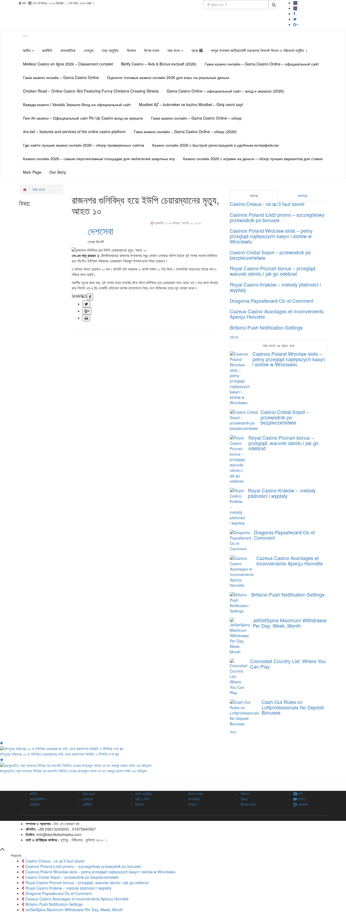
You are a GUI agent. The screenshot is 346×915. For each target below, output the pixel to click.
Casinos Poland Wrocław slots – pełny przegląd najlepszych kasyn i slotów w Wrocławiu (271, 236)
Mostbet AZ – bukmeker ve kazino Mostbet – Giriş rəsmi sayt (191, 104)
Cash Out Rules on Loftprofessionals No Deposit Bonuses (293, 707)
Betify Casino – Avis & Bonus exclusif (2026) (159, 64)
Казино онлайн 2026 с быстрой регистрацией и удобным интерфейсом (215, 145)
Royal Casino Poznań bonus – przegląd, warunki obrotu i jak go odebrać (273, 271)
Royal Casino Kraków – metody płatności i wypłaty (275, 287)
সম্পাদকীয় (194, 799)
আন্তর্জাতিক (67, 50)
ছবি (300, 793)
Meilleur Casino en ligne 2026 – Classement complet (68, 64)
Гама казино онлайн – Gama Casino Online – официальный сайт (262, 64)
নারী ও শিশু (142, 799)
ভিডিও (301, 799)
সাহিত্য (192, 804)
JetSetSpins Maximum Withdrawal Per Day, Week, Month (290, 623)
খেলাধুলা (89, 50)
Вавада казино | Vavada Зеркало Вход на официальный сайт (77, 104)
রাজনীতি (47, 50)
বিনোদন (131, 50)
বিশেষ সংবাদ (151, 50)
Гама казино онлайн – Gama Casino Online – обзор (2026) (185, 131)
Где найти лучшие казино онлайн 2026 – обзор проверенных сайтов (83, 145)
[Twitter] (295, 19)
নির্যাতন (245, 793)
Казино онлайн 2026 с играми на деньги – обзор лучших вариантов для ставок (252, 158)
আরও (233, 732)
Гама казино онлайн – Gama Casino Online (61, 77)
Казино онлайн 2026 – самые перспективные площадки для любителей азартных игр (99, 158)
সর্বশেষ (234, 337)
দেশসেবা (100, 231)
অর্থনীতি (87, 804)
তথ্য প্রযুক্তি (110, 50)
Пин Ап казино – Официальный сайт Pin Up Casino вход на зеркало (83, 118)
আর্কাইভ (302, 804)
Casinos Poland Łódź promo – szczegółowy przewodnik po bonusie (277, 217)
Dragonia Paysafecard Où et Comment (271, 300)
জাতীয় (27, 50)
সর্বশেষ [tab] (254, 195)
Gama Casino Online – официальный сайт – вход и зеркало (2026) (225, 91)
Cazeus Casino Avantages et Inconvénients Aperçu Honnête (277, 314)
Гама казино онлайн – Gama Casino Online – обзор (196, 118)
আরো (195, 50)
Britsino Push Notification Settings (266, 327)
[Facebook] (294, 13)
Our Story (57, 172)
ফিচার (244, 799)
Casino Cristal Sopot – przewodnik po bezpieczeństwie (270, 255)
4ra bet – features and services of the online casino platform (74, 131)
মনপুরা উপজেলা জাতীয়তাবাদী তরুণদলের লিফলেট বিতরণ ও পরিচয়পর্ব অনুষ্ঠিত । (259, 50)
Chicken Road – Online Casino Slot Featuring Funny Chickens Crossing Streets (91, 91)
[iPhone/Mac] (295, 2)
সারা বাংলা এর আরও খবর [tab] (278, 345)
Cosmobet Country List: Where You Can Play (288, 663)
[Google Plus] (295, 24)
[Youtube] (295, 8)
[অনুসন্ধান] (271, 4)
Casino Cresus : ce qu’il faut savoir (267, 203)
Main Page (32, 172)
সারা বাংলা (174, 50)
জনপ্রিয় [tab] (302, 195)
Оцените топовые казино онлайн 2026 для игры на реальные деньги (168, 77)
